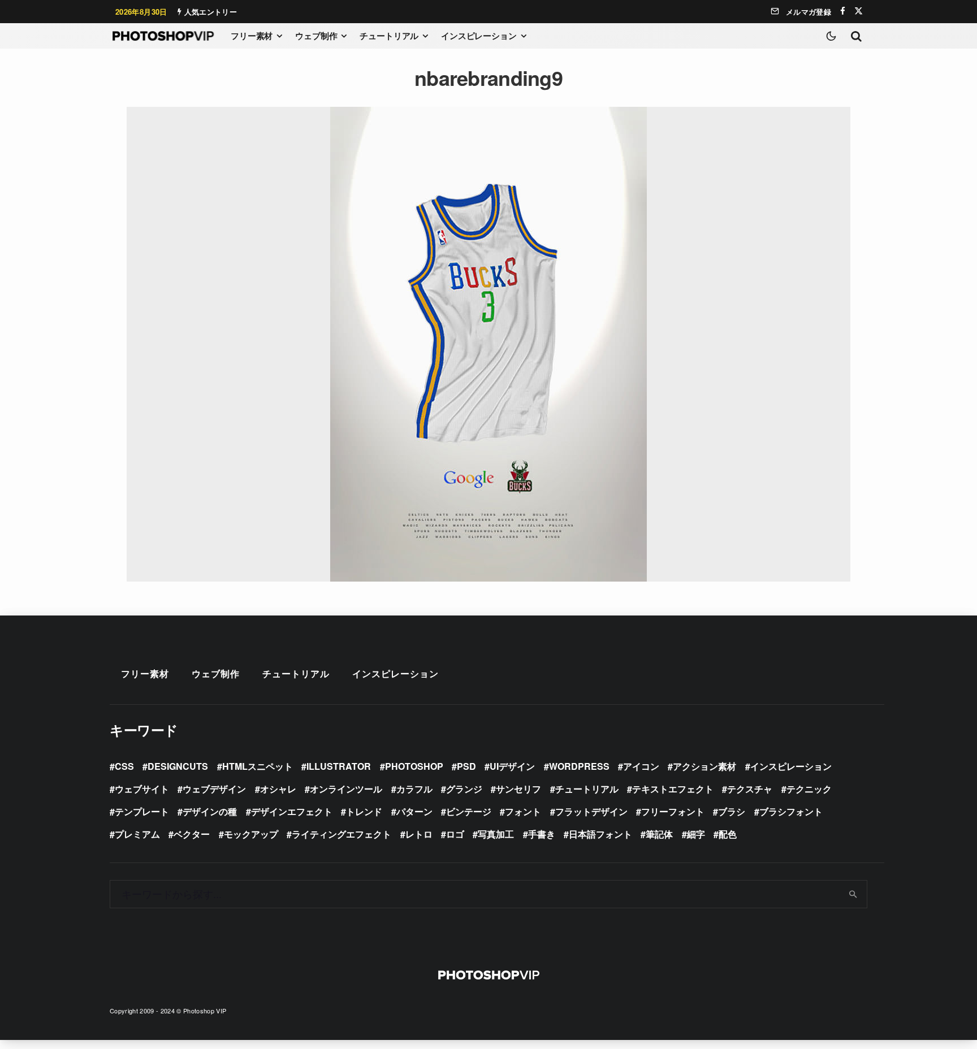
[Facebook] (843, 11)
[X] (858, 11)
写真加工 (496, 833)
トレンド (364, 811)
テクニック (809, 788)
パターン (414, 811)
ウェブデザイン (214, 788)
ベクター (192, 833)
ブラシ (731, 811)
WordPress (579, 766)
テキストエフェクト (673, 788)
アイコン (641, 766)
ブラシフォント (791, 811)
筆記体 (659, 833)
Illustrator (338, 766)
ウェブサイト (142, 788)
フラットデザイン (591, 811)
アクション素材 (704, 766)
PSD (466, 766)
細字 (696, 833)
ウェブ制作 (316, 35)
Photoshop (414, 766)
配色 (728, 833)
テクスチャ (749, 788)
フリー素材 (252, 35)
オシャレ (278, 788)
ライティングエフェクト (341, 833)
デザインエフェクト (291, 811)
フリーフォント (672, 811)
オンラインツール (346, 788)
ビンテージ (468, 811)
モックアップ (251, 833)
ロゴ (455, 833)
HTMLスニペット (257, 766)
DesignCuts (178, 766)
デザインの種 (210, 811)
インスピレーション (479, 35)
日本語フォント (600, 833)
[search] (853, 894)
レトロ (419, 833)
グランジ (464, 788)
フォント (523, 811)
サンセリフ (518, 788)
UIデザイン (512, 766)
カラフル (414, 788)
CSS (124, 766)
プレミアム (137, 833)
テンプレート (142, 811)
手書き (541, 833)
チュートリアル (389, 35)
